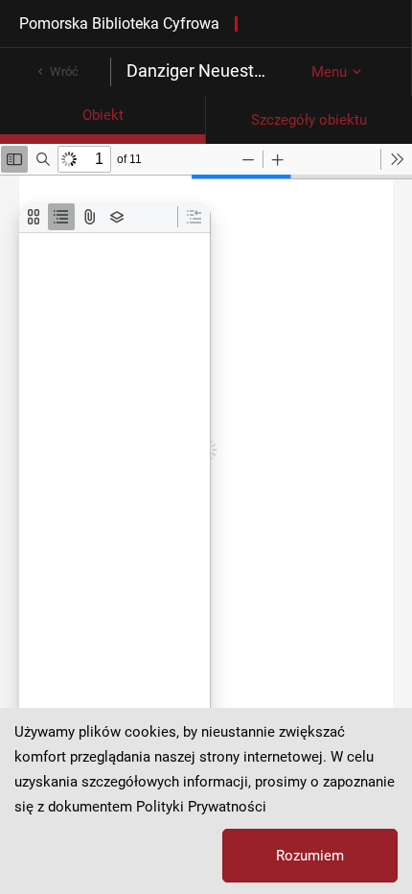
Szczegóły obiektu (309, 120)
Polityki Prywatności (201, 806)
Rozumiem (310, 855)
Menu (329, 72)
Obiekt (103, 115)
